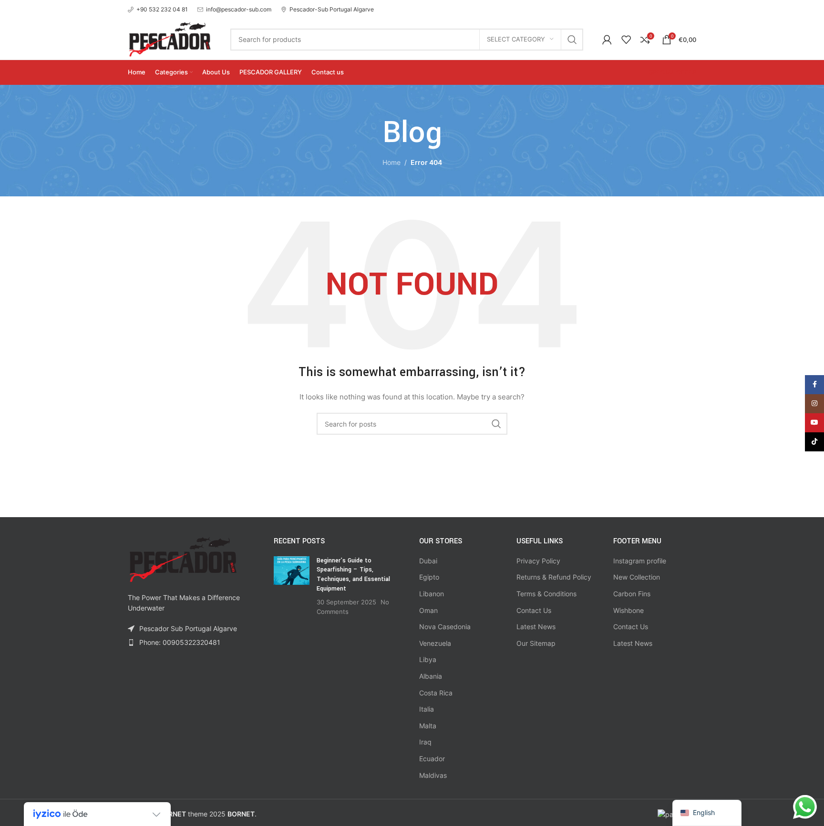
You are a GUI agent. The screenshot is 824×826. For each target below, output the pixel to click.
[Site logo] (169, 38)
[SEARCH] (572, 40)
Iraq (425, 742)
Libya (427, 659)
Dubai (428, 561)
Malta (427, 726)
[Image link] (182, 559)
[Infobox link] (158, 9)
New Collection (636, 577)
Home (391, 162)
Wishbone (628, 610)
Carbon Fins (631, 594)
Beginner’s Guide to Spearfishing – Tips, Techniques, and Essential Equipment (353, 574)
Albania (430, 676)
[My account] (607, 39)
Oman (428, 610)
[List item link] (193, 642)
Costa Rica (436, 693)
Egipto (429, 577)
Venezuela (435, 643)
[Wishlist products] (626, 39)
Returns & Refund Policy (553, 577)
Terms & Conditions (546, 594)
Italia (426, 709)
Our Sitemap (536, 643)
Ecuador (432, 759)
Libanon (431, 594)
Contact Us (533, 610)
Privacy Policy (538, 561)
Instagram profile (639, 561)
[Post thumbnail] (291, 586)
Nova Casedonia (445, 626)
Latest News (536, 626)
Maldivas (433, 775)
